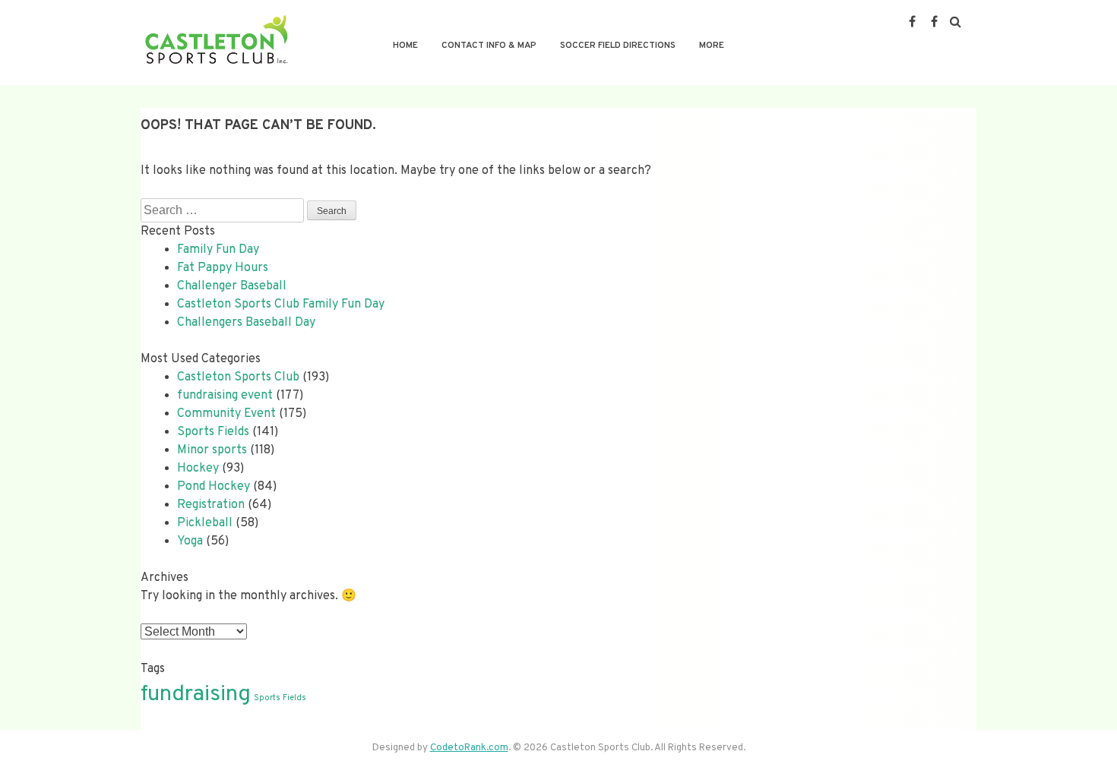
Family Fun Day (218, 249)
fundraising (196, 694)
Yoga (190, 541)
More (711, 45)
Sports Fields (213, 432)
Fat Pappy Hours (222, 268)
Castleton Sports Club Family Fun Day (280, 304)
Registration (211, 505)
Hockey (198, 468)
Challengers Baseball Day (246, 322)
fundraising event (225, 395)
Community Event (226, 413)
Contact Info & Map (488, 45)
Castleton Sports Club (238, 377)
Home (405, 45)
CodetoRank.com (469, 748)
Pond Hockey (213, 486)
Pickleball (205, 523)
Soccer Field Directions (618, 45)
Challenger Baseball (231, 286)
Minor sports (212, 450)
